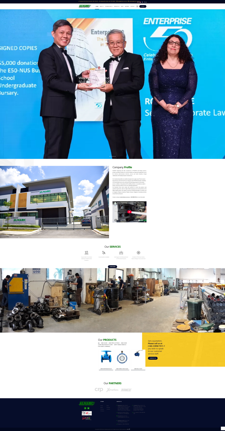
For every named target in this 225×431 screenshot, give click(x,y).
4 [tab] (113, 156)
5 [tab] (115, 156)
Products (102, 411)
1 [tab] (109, 156)
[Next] (138, 343)
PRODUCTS (116, 6)
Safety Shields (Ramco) (120, 344)
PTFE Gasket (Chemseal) (104, 346)
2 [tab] (111, 156)
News (122, 6)
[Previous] (135, 343)
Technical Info (108, 6)
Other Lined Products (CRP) (105, 344)
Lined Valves (104, 343)
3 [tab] (112, 156)
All (99, 343)
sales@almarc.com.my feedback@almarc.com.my (123, 416)
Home (97, 6)
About (101, 6)
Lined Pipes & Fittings (114, 343)
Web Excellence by (124, 429)
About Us (117, 223)
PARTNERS (127, 6)
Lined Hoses (124, 343)
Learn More (83, 90)
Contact (132, 6)
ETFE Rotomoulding (133, 344)
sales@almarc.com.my (122, 1)
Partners (108, 407)
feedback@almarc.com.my (134, 1)
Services (102, 409)
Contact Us (153, 358)
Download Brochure (106, 368)
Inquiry (142, 6)
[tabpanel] (112, 84)
